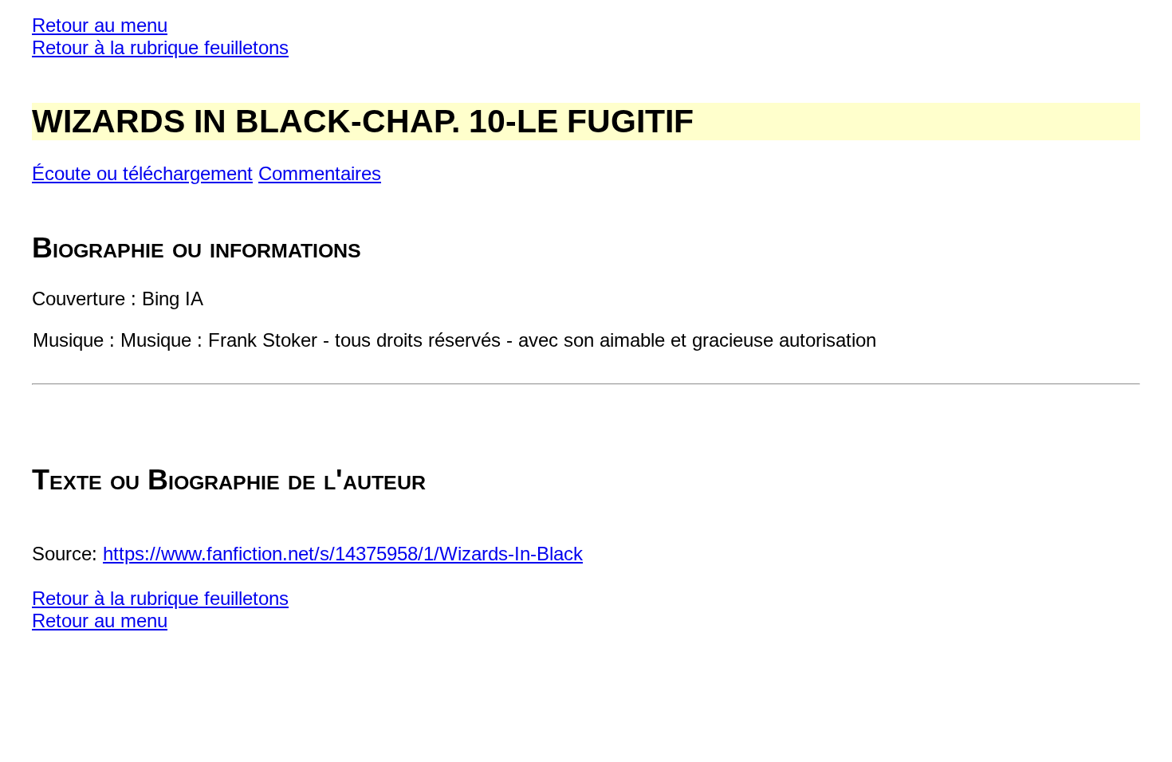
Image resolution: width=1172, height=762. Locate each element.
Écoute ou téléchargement (142, 173)
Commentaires (319, 173)
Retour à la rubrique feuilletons (160, 47)
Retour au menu (99, 25)
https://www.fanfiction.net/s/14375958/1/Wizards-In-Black (343, 553)
